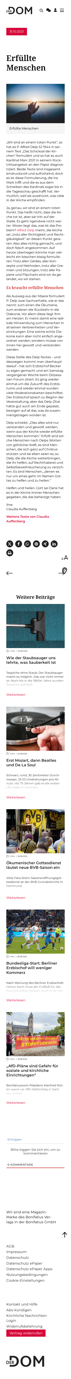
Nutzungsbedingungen (27, 1275)
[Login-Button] (55, 11)
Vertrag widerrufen (25, 1333)
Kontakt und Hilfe (21, 1304)
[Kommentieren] (48, 11)
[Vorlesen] (64, 570)
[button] (9, 543)
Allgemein (14, 39)
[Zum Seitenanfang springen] (64, 1234)
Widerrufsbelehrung (24, 1326)
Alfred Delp (26, 230)
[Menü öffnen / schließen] (63, 10)
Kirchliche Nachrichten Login (26, 1318)
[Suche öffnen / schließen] (41, 10)
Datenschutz (17, 1257)
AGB (10, 1246)
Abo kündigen (19, 1310)
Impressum (16, 1252)
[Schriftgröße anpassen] (64, 558)
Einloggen (14, 1139)
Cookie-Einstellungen (25, 1280)
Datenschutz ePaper (24, 1263)
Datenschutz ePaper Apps (29, 1269)
